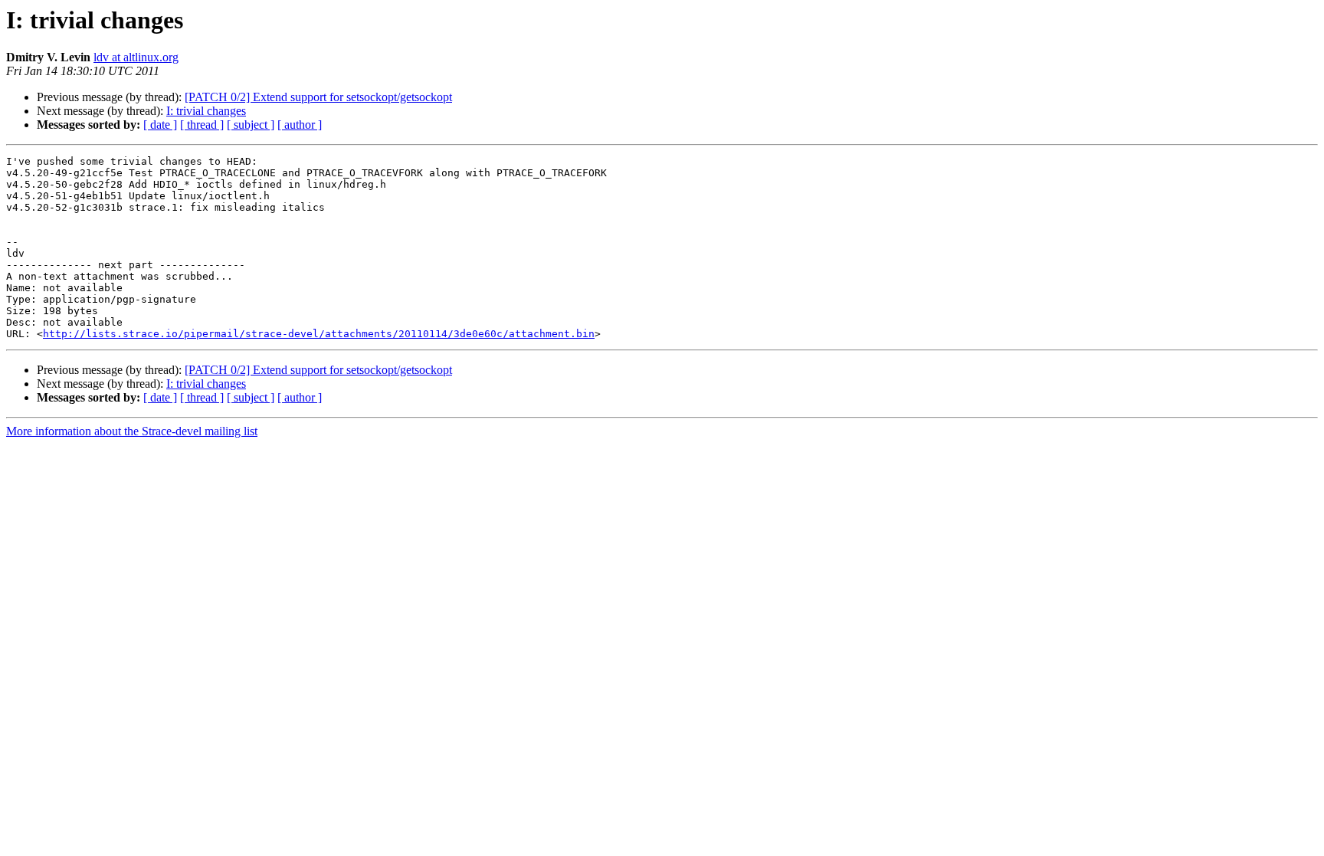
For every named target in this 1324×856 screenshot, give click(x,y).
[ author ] (299, 124)
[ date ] (160, 124)
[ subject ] (250, 124)
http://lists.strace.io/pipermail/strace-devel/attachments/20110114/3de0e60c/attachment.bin (319, 333)
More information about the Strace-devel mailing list (131, 431)
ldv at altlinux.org (136, 57)
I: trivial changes (206, 110)
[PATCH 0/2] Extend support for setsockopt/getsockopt (318, 96)
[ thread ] (202, 124)
